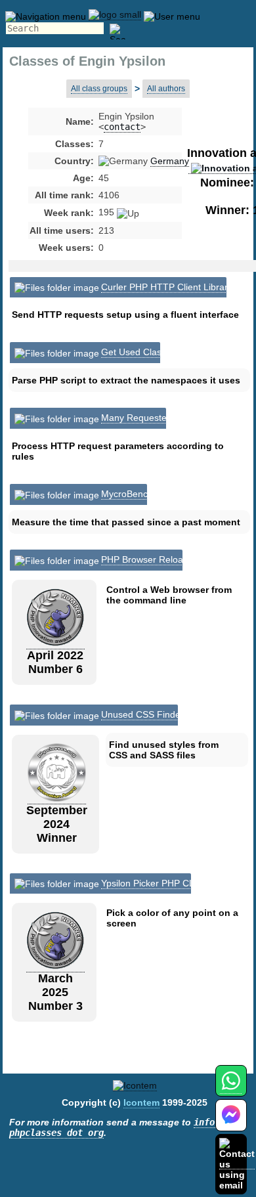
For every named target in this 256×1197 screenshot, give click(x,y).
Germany (169, 161)
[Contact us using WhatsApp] (231, 1088)
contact (122, 126)
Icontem (141, 1102)
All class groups (99, 88)
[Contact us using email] (237, 1163)
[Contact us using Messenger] (231, 1123)
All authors (166, 88)
